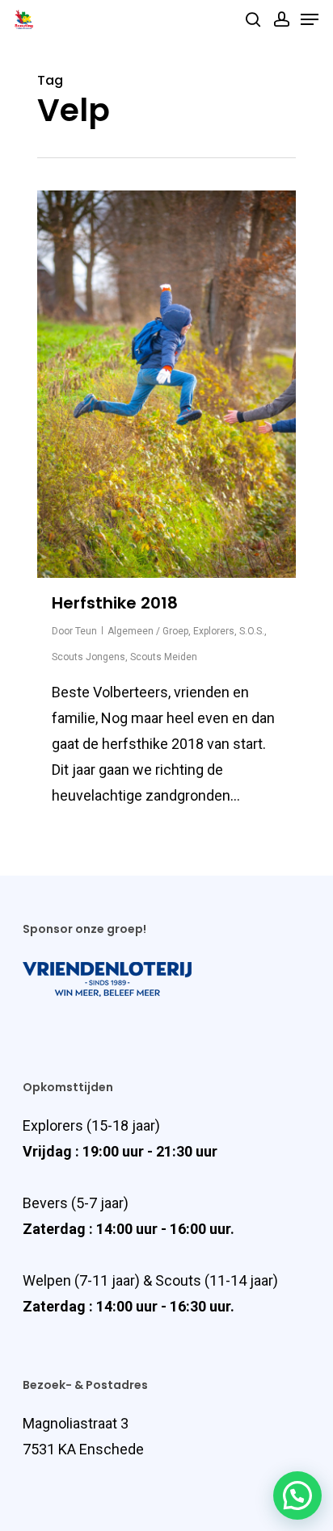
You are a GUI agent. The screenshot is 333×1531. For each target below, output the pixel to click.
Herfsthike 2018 (115, 603)
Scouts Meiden (163, 657)
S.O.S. (251, 631)
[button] (297, 1495)
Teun (86, 631)
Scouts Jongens (88, 657)
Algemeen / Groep (147, 631)
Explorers (213, 631)
